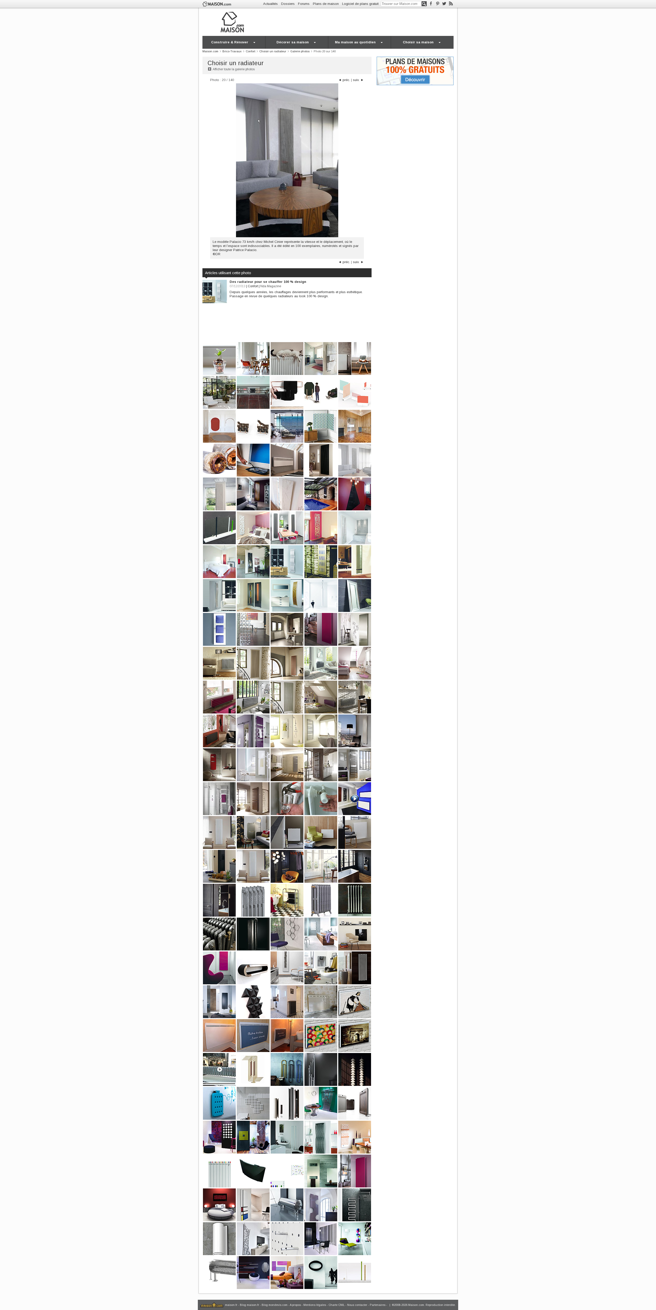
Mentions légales (314, 1304)
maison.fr (231, 1304)
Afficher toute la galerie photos (234, 69)
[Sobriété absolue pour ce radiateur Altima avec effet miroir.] (354, 629)
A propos (295, 1304)
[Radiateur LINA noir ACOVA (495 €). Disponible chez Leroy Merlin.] (320, 460)
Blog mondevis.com (275, 1304)
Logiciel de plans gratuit (360, 4)
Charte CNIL (337, 1304)
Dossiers (288, 4)
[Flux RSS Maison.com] (451, 4)
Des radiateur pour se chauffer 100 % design (268, 282)
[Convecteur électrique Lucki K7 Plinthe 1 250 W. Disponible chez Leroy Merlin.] (287, 460)
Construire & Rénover (229, 42)
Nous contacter (357, 1304)
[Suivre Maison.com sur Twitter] (444, 4)
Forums (304, 4)
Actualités (270, 4)
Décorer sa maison (292, 42)
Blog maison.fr (249, 1304)
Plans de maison (326, 4)
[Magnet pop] (320, 1035)
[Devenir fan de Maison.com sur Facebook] (431, 4)
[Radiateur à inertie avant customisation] (219, 1035)
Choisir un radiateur (236, 62)
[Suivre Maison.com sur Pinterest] (437, 4)
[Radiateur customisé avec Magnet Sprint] (287, 1035)
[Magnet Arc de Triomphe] (354, 1035)
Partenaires (377, 1304)
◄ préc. (344, 80)
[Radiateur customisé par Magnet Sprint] (253, 1035)
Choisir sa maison (418, 42)
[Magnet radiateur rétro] (354, 1001)
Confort (253, 286)
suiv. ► (358, 80)
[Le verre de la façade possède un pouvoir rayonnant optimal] (320, 1001)
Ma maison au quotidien (355, 42)
